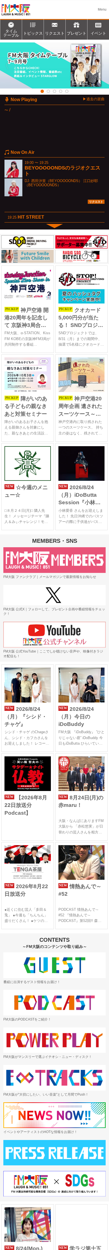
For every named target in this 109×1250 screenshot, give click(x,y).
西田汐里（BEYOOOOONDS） (56, 181)
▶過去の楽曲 (94, 99)
